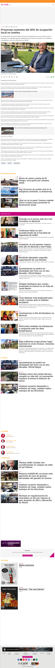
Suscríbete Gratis (27, 555)
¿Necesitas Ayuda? (27, 656)
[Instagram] (26, 660)
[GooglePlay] (36, 660)
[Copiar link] (14, 77)
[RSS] (31, 660)
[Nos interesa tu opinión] (27, 649)
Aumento (9, 163)
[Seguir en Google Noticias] (53, 77)
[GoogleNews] (29, 660)
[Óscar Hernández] (3, 452)
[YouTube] (24, 660)
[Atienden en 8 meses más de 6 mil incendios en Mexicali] (9, 222)
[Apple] (34, 660)
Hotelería (3, 163)
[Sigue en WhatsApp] (51, 77)
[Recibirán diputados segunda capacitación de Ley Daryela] (9, 260)
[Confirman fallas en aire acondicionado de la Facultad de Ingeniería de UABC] (9, 234)
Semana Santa (16, 163)
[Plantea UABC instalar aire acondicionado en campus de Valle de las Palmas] (9, 465)
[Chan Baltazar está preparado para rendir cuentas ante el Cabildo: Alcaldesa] (9, 302)
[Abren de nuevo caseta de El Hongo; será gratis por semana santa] (9, 181)
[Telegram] (9, 77)
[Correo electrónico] (11, 77)
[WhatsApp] (7, 77)
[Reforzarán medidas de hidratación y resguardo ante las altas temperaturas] (9, 331)
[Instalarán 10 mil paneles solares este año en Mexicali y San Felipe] (9, 248)
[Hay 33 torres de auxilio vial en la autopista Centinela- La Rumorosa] (9, 192)
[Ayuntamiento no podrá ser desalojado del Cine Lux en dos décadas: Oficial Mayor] (9, 273)
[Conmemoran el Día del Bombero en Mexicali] (9, 317)
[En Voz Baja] (3, 436)
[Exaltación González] (3, 447)
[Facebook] (2, 77)
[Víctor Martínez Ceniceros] (3, 441)
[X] (4, 77)
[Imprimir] (17, 77)
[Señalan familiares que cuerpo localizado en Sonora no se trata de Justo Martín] (9, 288)
